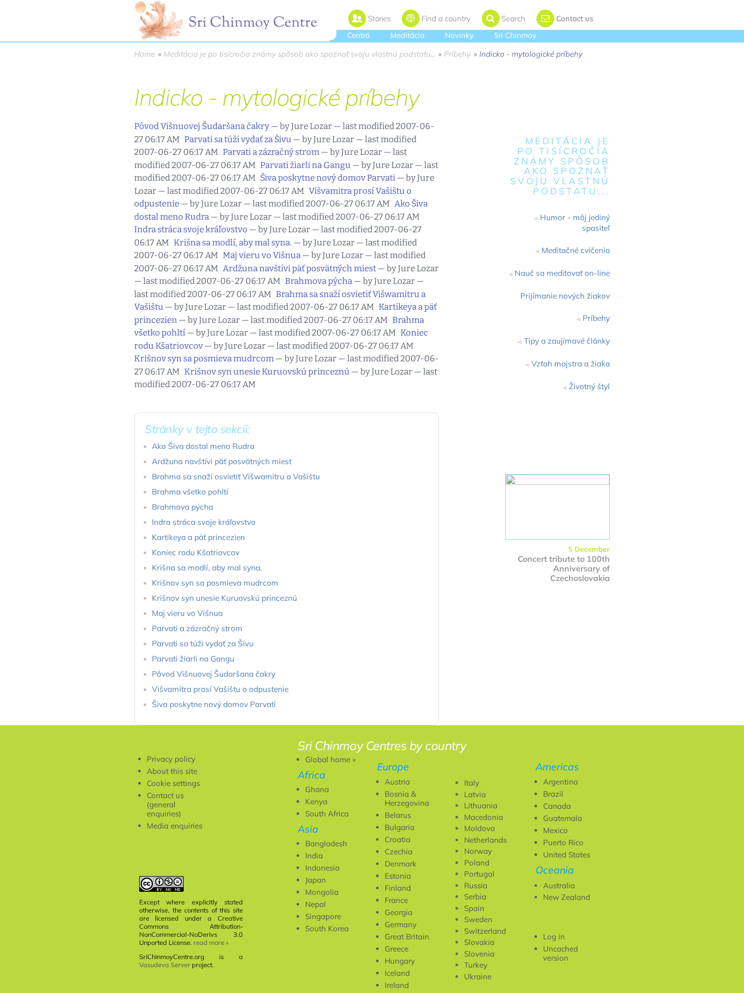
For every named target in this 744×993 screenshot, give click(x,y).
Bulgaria (400, 827)
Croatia (397, 839)
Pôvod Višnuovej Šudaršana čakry (201, 126)
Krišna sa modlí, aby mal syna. (233, 242)
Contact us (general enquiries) (165, 804)
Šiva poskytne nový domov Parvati (327, 178)
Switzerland (485, 931)
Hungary (400, 961)
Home (144, 54)
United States (566, 854)
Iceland (397, 973)
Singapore (323, 916)
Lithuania (481, 805)
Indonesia (322, 868)
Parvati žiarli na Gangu (305, 165)
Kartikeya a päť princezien (198, 537)
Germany (401, 924)
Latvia (475, 794)
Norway (478, 851)
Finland (398, 888)
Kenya (316, 801)
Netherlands (485, 840)
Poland (476, 862)
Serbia (475, 896)
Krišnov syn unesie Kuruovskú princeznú (267, 371)
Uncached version (560, 953)
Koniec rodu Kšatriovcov (195, 552)
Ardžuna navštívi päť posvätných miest (299, 268)
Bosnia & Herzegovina (407, 798)
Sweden (478, 919)
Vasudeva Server (164, 965)
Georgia (398, 912)
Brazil (553, 794)
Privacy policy (171, 759)
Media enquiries (174, 826)
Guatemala (562, 818)
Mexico (555, 830)
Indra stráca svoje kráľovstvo (190, 229)
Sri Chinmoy (515, 35)
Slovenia (479, 954)
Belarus (398, 815)
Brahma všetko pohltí (190, 492)
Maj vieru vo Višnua (262, 255)
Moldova (479, 828)
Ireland (397, 985)
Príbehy (457, 54)
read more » (211, 942)
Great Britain (407, 936)
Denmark (401, 863)
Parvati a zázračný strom (271, 152)
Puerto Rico (563, 842)
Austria (397, 782)
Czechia (398, 851)
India (314, 855)
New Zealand (566, 897)
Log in (554, 936)
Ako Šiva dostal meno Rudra (203, 446)
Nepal (315, 904)
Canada (557, 806)
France (396, 900)
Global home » (330, 759)
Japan (315, 880)
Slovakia (479, 942)
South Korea (327, 928)
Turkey (475, 965)
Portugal (479, 874)
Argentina (560, 782)
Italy (471, 783)
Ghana (317, 789)
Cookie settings (173, 783)
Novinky (459, 35)
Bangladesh (326, 843)
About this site (172, 771)
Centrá (358, 35)
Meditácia (407, 35)
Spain (474, 908)
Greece (396, 949)
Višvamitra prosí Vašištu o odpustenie (220, 689)
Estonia (398, 876)
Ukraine (477, 976)
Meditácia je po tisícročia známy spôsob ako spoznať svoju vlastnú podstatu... (299, 54)
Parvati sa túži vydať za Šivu (238, 139)
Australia (559, 885)
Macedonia (483, 817)
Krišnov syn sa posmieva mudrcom (204, 358)
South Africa (327, 813)
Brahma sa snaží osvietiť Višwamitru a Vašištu (236, 476)
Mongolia (322, 892)
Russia (475, 885)
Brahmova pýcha (318, 281)
